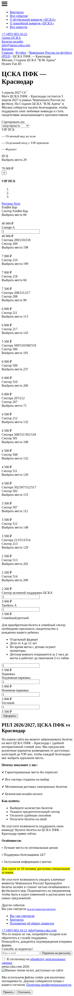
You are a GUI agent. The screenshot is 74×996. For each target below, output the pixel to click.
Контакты (17, 12)
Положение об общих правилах (32, 923)
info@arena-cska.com (16, 45)
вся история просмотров (41, 909)
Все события (19, 16)
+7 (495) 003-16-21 (14, 34)
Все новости (18, 27)
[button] (8, 203)
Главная (7, 52)
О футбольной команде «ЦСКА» (33, 19)
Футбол (20, 52)
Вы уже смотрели (22, 916)
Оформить (9, 715)
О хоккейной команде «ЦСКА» (32, 23)
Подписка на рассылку (56, 953)
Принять (8, 992)
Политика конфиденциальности (48, 984)
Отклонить (24, 992)
